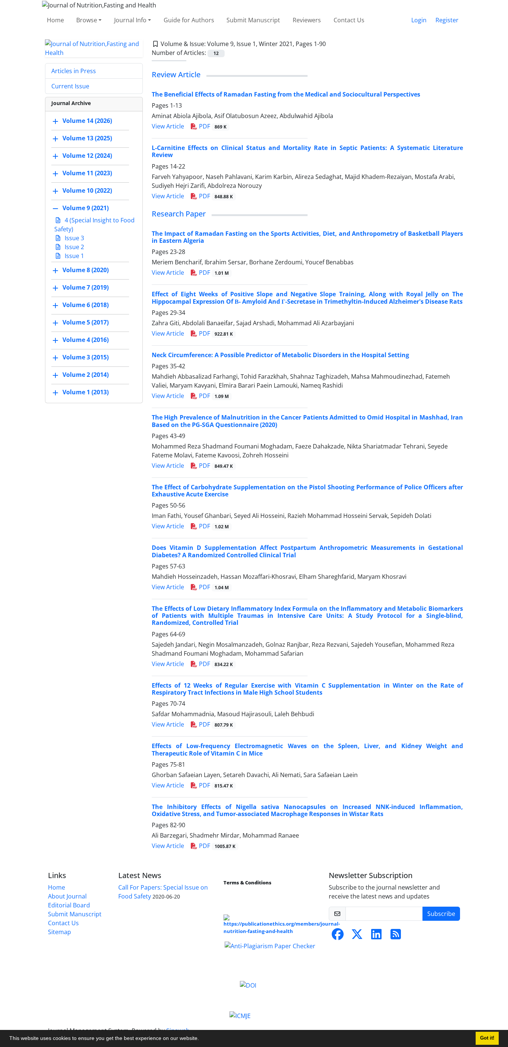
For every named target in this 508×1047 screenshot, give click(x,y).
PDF (211, 126)
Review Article (176, 74)
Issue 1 (73, 256)
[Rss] (396, 936)
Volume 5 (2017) (85, 322)
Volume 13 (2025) (87, 138)
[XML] (331, 44)
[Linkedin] (376, 936)
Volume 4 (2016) (85, 340)
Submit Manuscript (253, 20)
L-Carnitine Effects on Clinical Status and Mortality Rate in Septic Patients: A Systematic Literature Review (307, 151)
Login (419, 20)
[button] (201, 1039)
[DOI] (248, 985)
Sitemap (59, 932)
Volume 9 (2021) (85, 208)
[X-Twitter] (357, 936)
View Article (168, 126)
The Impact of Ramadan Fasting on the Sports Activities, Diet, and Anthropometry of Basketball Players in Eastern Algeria (307, 237)
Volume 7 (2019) (85, 287)
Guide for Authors (189, 20)
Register (447, 20)
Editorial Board (69, 905)
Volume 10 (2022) (87, 190)
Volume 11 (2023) (87, 173)
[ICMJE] (240, 1015)
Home (55, 20)
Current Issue (70, 86)
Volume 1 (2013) (85, 392)
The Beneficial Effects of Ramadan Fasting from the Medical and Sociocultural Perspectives (286, 94)
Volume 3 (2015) (85, 357)
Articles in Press (73, 71)
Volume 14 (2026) (87, 121)
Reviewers (307, 20)
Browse (86, 20)
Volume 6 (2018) (85, 305)
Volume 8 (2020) (85, 270)
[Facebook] (338, 936)
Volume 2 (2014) (85, 375)
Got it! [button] (487, 1038)
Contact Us (349, 20)
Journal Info (130, 20)
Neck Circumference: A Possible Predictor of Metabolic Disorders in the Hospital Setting (280, 355)
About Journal (67, 896)
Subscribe (441, 914)
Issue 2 (73, 247)
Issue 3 (73, 238)
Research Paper (179, 214)
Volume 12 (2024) (87, 155)
